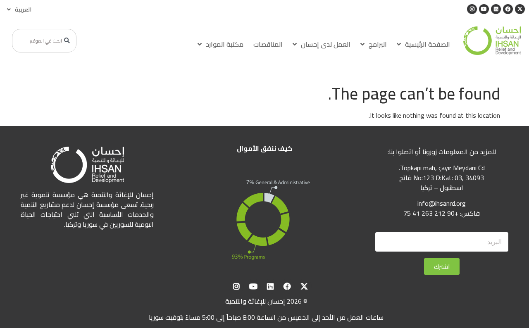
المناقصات (268, 44)
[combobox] (44, 40)
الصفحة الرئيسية (427, 44)
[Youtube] (484, 9)
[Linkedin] (496, 9)
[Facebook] (508, 9)
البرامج (378, 44)
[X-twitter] (520, 9)
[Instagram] (472, 9)
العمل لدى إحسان (325, 44)
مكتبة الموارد (224, 44)
